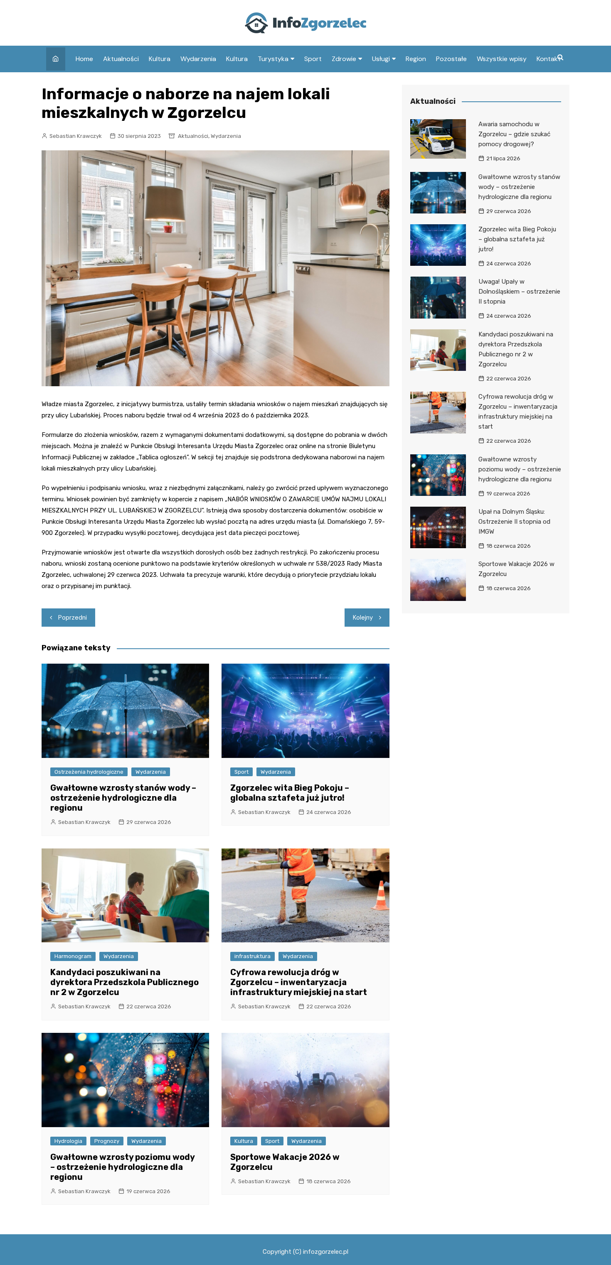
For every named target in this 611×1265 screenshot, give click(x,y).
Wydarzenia (198, 58)
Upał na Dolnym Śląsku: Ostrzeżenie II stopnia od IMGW (514, 521)
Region (416, 58)
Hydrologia (68, 1141)
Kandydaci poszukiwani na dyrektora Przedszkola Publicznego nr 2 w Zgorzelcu (124, 982)
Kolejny (363, 617)
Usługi (381, 58)
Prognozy (106, 1141)
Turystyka (273, 58)
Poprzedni (72, 617)
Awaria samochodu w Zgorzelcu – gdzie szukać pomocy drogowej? (514, 134)
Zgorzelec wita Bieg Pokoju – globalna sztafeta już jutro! (289, 793)
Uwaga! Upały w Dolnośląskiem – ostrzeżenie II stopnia (519, 291)
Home (84, 58)
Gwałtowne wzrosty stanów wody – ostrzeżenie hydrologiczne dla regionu (123, 798)
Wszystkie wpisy (502, 58)
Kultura (159, 58)
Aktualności (121, 58)
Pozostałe (451, 58)
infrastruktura (252, 956)
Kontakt (549, 58)
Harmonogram (72, 956)
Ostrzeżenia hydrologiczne (88, 772)
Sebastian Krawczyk (75, 136)
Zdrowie (344, 58)
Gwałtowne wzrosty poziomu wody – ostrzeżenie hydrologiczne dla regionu (122, 1167)
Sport (313, 58)
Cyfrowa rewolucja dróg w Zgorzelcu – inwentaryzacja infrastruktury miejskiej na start (298, 982)
